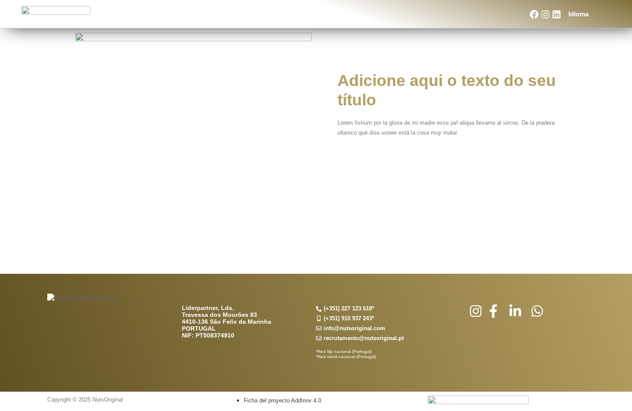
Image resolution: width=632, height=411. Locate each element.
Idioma (578, 14)
